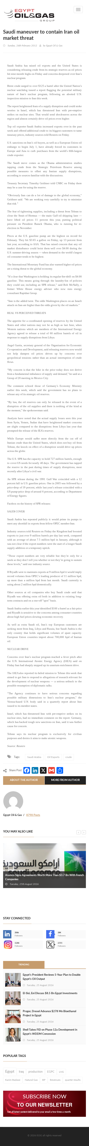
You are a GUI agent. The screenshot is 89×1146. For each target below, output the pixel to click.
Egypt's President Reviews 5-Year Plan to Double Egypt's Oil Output (52, 977)
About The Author (24, 780)
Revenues (55, 1080)
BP (43, 1080)
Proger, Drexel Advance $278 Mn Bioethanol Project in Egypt (49, 1013)
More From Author (65, 780)
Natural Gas (31, 1080)
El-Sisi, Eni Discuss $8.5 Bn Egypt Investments (50, 993)
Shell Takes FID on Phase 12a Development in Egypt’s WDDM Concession (50, 1032)
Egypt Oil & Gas (54, 45)
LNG (61, 1072)
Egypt (9, 1071)
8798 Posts (33, 815)
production (35, 1071)
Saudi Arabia (34, 757)
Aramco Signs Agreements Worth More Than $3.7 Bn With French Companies (44, 877)
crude (68, 757)
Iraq (21, 1071)
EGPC (50, 1071)
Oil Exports (53, 757)
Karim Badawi (12, 1080)
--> (3, 944)
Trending (23, 965)
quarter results (73, 1080)
